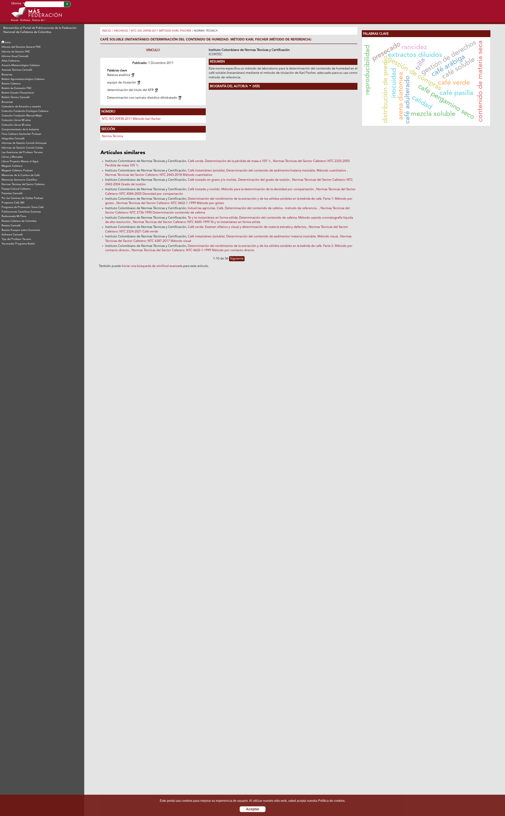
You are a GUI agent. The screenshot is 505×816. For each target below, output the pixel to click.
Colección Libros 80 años (16, 120)
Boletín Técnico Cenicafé (16, 97)
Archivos (121, 30)
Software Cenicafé (12, 234)
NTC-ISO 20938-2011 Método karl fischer (161, 30)
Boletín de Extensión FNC (17, 88)
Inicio (7, 42)
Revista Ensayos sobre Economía (21, 230)
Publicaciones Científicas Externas (21, 212)
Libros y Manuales (12, 157)
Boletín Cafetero (11, 83)
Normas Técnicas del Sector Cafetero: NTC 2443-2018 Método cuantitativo (158, 175)
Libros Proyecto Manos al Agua (20, 161)
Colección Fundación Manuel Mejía (22, 115)
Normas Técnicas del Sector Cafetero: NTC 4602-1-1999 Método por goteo (170, 203)
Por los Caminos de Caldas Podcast (22, 198)
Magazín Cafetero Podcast (17, 170)
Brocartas (7, 102)
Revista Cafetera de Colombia (19, 221)
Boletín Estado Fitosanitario (18, 93)
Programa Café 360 (13, 202)
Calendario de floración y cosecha (21, 106)
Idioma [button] (16, 3)
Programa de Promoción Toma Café (23, 207)
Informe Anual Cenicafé (15, 56)
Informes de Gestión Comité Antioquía (24, 143)
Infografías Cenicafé (13, 138)
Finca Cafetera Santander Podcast (21, 134)
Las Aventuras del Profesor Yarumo (22, 152)
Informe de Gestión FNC (16, 52)
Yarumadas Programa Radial (18, 244)
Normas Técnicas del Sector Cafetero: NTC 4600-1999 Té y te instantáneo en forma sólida (196, 222)
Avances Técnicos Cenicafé (17, 70)
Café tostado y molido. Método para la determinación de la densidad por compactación (251, 189)
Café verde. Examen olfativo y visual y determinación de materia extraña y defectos (247, 227)
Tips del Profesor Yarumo (16, 239)
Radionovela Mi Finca (14, 216)
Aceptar (252, 809)
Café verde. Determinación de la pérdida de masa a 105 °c (229, 161)
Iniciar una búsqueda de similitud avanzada (152, 266)
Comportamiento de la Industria (20, 129)
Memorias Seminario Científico (19, 180)
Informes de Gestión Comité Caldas (22, 148)
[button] (38, 20)
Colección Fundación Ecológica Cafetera (25, 111)
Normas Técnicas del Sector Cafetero (23, 184)
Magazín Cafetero (12, 166)
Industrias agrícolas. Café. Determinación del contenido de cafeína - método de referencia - (253, 208)
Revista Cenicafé (11, 225)
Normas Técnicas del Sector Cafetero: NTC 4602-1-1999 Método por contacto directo (193, 250)
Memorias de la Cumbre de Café (21, 175)
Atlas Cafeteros (11, 61)
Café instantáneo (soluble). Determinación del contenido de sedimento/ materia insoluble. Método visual (263, 236)
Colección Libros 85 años (16, 125)
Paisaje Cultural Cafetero (16, 189)
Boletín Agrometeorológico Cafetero (23, 79)
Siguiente (237, 258)
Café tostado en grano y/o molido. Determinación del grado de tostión (239, 180)
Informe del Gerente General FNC (21, 47)
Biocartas (7, 74)
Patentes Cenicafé (12, 193)
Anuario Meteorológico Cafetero (21, 65)
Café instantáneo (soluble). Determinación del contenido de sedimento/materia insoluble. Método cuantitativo (267, 170)
